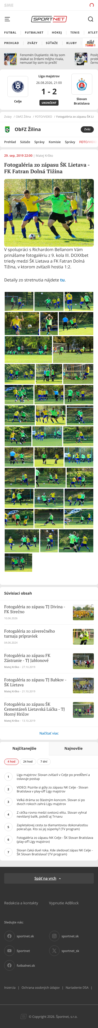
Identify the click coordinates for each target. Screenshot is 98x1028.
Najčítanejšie (24, 748)
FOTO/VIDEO (43, 117)
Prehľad (10, 142)
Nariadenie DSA (77, 987)
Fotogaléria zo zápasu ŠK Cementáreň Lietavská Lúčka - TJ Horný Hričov (34, 709)
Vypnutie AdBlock (64, 902)
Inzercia (9, 987)
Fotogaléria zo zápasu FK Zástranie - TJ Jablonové (27, 658)
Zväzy (8, 117)
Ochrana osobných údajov (40, 987)
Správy (39, 142)
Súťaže (25, 142)
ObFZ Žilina (23, 117)
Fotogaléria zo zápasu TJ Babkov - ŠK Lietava (35, 683)
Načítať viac (49, 733)
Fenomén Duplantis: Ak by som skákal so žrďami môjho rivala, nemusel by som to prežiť (42, 58)
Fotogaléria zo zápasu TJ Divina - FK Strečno (34, 609)
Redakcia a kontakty (21, 902)
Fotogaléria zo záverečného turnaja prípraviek (29, 634)
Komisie (55, 142)
